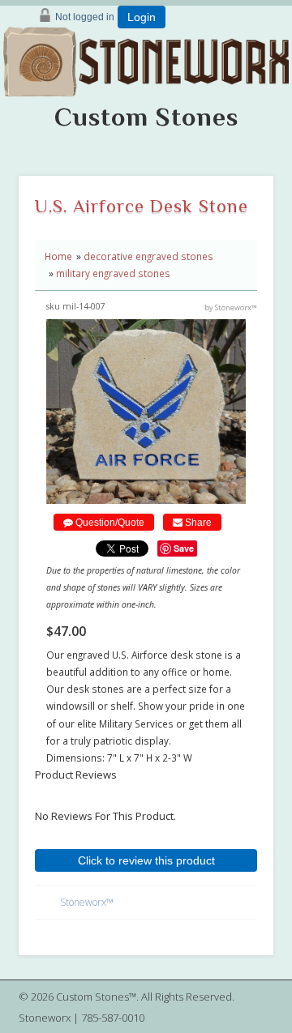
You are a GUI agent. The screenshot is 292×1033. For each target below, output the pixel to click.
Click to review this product (146, 860)
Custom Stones (146, 116)
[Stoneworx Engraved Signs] (146, 55)
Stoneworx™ (87, 902)
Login (141, 17)
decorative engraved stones (148, 256)
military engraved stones (113, 273)
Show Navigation (272, 94)
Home (58, 256)
